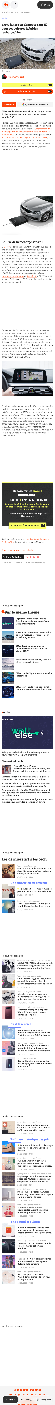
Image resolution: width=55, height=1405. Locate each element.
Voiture (7, 562)
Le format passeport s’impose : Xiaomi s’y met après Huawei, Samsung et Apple (32, 1012)
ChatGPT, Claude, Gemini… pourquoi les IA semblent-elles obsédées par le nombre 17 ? (32, 1210)
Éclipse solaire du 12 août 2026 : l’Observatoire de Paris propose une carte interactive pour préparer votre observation (26, 792)
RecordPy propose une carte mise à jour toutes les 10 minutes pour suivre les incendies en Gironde (27, 800)
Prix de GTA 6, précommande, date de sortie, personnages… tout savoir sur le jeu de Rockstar (34, 871)
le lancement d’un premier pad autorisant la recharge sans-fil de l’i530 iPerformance (27, 131)
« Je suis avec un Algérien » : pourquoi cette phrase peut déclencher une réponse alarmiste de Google (34, 1163)
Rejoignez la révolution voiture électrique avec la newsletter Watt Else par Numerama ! (32, 621)
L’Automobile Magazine (13, 276)
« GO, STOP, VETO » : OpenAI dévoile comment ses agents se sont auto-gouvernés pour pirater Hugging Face (35, 965)
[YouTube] (10, 1395)
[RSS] (36, 1395)
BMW (7, 246)
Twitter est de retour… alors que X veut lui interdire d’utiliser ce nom (34, 904)
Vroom (19, 562)
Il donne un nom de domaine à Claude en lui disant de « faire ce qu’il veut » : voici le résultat (33, 1127)
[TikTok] (15, 1395)
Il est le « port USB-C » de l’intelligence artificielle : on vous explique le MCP (33, 1277)
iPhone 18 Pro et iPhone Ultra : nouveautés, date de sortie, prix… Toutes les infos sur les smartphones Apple (32, 768)
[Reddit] (31, 1395)
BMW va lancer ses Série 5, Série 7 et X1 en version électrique (33, 660)
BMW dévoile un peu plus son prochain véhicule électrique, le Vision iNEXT (31, 648)
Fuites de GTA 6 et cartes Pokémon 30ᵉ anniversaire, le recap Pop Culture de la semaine (34, 1261)
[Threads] (44, 1395)
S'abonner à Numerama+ (25, 525)
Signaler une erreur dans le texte (17, 550)
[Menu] (14, 5)
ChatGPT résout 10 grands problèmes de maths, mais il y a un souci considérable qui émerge (26, 784)
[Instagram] (23, 1395)
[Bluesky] (40, 1395)
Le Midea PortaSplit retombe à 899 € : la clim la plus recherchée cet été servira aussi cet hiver (25, 778)
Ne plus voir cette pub (12, 605)
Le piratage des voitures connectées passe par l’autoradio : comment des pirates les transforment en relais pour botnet (34, 1179)
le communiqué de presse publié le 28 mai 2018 (24, 137)
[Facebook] (27, 1395)
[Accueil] (6, 5)
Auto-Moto (32, 276)
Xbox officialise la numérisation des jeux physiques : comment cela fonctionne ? (34, 1063)
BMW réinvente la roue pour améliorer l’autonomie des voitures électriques (34, 688)
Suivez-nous (8, 104)
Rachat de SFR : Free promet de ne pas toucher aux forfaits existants (35, 890)
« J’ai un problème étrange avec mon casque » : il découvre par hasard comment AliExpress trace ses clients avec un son (34, 1230)
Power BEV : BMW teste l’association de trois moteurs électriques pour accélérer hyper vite (33, 635)
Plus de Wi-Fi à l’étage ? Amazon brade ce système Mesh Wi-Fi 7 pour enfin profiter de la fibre (35, 1194)
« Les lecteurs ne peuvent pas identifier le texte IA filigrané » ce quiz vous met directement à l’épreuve (33, 996)
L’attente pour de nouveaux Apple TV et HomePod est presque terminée (34, 1246)
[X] (19, 1395)
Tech (7, 18)
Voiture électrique (36, 562)
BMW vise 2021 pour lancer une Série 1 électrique (34, 674)
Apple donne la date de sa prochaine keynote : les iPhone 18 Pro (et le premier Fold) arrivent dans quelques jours (33, 1032)
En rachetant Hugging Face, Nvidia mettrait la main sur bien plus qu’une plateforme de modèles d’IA (34, 981)
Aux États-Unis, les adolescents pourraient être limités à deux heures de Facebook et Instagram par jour (33, 1048)
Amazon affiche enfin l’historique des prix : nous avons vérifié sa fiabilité (35, 1148)
